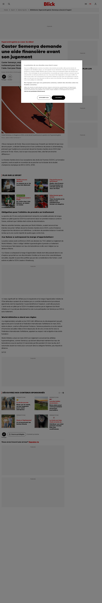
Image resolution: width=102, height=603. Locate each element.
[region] (51, 81)
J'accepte (58, 97)
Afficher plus (44, 97)
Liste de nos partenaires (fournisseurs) (34, 91)
